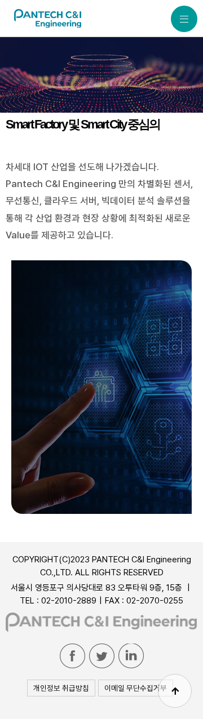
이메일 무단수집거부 (135, 688)
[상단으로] (175, 691)
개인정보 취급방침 (61, 688)
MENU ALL (184, 19)
